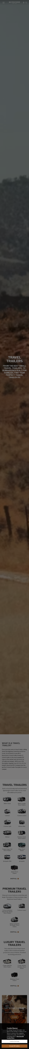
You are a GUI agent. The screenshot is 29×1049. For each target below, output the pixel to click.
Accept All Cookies (14, 1046)
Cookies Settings (14, 1041)
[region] (14, 1036)
